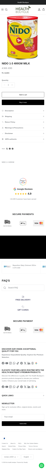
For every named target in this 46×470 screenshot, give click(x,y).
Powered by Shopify (22, 462)
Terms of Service (33, 446)
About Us (13, 443)
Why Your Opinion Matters (31, 443)
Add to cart (23, 95)
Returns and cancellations (35, 449)
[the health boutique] (23, 9)
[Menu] (2, 9)
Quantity (5, 80)
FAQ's (19, 443)
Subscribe (23, 423)
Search (4, 446)
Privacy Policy (22, 446)
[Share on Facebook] (10, 149)
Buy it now (23, 102)
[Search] (7, 9)
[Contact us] (41, 465)
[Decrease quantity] (4, 84)
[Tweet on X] (7, 149)
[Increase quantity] (13, 84)
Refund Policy (12, 446)
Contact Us (5, 443)
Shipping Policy (6, 449)
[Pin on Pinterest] (12, 149)
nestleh (6, 73)
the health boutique (11, 462)
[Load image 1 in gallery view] (23, 37)
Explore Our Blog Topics (19, 449)
